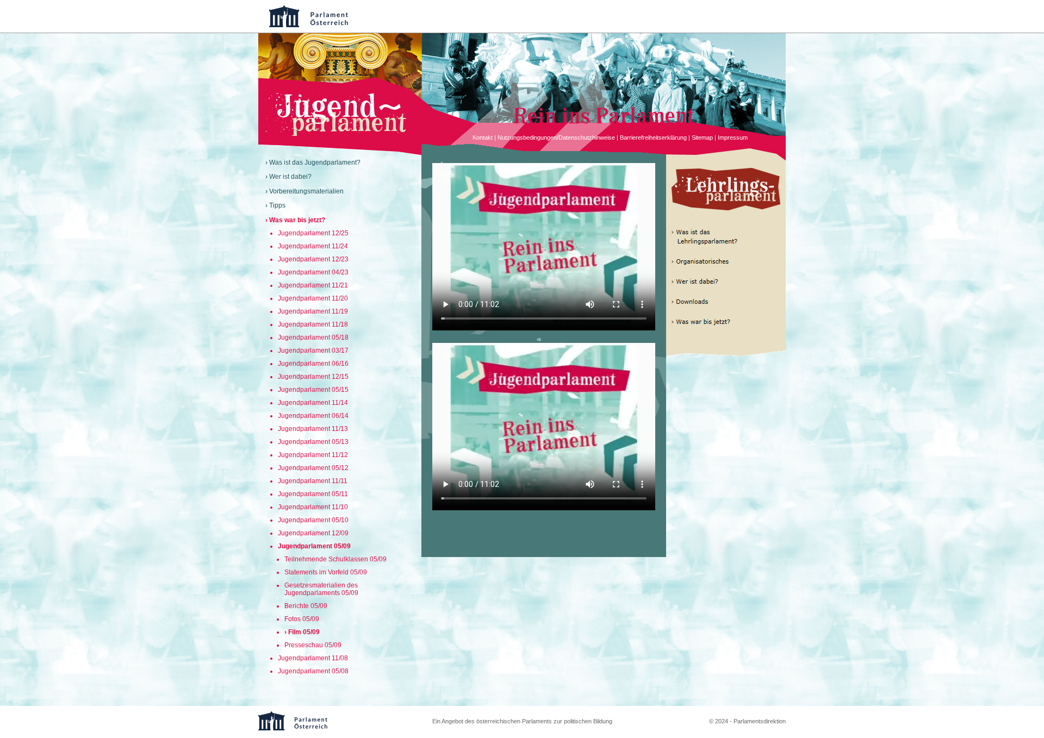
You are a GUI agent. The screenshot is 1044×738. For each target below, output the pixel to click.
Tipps (277, 205)
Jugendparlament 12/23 (313, 259)
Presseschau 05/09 (312, 645)
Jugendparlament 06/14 (313, 416)
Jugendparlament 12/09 (313, 533)
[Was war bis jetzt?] (720, 322)
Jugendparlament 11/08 (313, 658)
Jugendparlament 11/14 (313, 402)
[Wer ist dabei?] (720, 281)
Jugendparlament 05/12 (313, 468)
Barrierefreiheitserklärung (653, 137)
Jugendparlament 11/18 (313, 324)
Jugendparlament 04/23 (313, 272)
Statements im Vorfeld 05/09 (325, 572)
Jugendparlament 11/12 (313, 455)
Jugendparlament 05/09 (314, 546)
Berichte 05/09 (305, 606)
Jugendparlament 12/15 (313, 376)
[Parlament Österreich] (533, 16)
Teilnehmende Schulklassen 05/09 (335, 559)
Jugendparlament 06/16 (313, 363)
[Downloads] (720, 302)
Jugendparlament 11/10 (313, 507)
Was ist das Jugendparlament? (315, 162)
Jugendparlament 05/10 (313, 520)
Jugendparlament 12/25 (313, 233)
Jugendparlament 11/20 (313, 298)
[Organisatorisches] (720, 261)
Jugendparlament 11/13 (313, 429)
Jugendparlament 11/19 (313, 311)
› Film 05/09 (302, 632)
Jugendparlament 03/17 (313, 350)
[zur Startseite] (339, 133)
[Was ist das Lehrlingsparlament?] (720, 237)
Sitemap (702, 137)
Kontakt (483, 137)
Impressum (733, 137)
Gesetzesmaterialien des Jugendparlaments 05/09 (321, 589)
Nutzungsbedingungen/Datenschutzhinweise (556, 137)
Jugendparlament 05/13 (313, 442)
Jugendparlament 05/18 (313, 337)
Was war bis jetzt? (297, 220)
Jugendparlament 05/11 (313, 494)
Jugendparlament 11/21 (313, 285)
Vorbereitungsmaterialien (306, 191)
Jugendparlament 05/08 (313, 671)
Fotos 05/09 (301, 619)
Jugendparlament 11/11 (312, 481)
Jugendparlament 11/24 (313, 246)
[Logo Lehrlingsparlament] (726, 189)
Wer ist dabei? (290, 176)
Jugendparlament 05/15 (313, 389)
